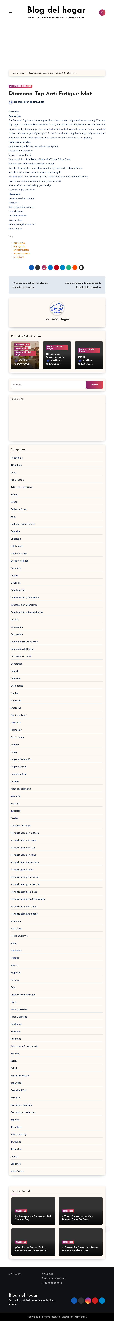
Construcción (18, 590)
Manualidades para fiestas (25, 877)
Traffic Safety (18, 1134)
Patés (81, 357)
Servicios (15, 1097)
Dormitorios (17, 686)
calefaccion (17, 546)
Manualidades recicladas (24, 906)
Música (14, 965)
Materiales (16, 928)
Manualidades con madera (25, 833)
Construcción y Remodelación (27, 612)
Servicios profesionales (23, 1112)
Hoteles (15, 781)
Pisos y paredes (19, 1009)
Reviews (15, 1053)
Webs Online (17, 1171)
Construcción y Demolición (25, 597)
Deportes (15, 678)
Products (16, 1031)
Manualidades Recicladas (24, 913)
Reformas (16, 1039)
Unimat (14, 1156)
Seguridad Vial (18, 1090)
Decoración (21, 348)
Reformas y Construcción (24, 1046)
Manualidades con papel (23, 840)
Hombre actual (18, 774)
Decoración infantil (21, 656)
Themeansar (79, 1316)
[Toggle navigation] (11, 12)
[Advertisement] (57, 420)
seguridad (16, 1083)
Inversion (16, 811)
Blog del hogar (56, 10)
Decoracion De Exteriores (24, 641)
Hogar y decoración (21, 759)
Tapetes (15, 1119)
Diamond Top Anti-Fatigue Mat (50, 94)
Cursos (14, 619)
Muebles (15, 958)
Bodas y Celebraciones (23, 524)
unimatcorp (19, 256)
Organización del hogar (23, 994)
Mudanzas (16, 950)
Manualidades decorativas (25, 862)
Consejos (16, 583)
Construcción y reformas (24, 605)
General (15, 744)
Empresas (16, 700)
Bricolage (16, 538)
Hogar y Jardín (19, 766)
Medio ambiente (19, 936)
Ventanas (16, 1164)
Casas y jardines (19, 560)
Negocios (16, 972)
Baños (14, 494)
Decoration (17, 663)
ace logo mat (19, 246)
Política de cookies (52, 1282)
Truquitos (16, 1141)
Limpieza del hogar (21, 825)
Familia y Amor (18, 715)
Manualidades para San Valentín (28, 899)
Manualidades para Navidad (25, 884)
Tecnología (16, 1127)
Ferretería (16, 722)
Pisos (13, 1002)
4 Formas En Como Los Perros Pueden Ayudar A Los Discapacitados (80, 1250)
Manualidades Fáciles (22, 869)
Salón (14, 1061)
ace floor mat (19, 242)
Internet (15, 803)
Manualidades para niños (24, 891)
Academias (17, 458)
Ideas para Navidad (21, 788)
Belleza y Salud (19, 509)
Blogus (65, 1316)
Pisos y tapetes (19, 1016)
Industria (15, 796)
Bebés (14, 502)
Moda (13, 943)
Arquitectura (22, 344)
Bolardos (15, 531)
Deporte (15, 671)
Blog (13, 516)
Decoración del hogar (20, 86)
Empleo (14, 693)
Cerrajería (16, 568)
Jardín (14, 818)
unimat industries (21, 249)
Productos (16, 1024)
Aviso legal (48, 1274)
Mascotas (16, 921)
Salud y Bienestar (20, 1075)
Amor (13, 472)
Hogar (14, 752)
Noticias (15, 980)
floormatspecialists (22, 253)
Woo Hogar (23, 102)
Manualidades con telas (23, 855)
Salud (14, 1068)
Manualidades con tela (23, 847)
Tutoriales (16, 1149)
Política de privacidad (53, 1278)
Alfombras (16, 465)
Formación (16, 730)
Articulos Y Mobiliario (22, 487)
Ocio (13, 987)
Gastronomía (17, 737)
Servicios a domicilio (21, 1105)
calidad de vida (19, 553)
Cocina (14, 575)
